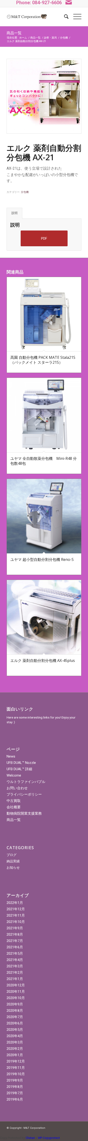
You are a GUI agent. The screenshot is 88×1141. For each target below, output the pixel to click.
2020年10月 (16, 998)
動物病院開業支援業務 (24, 813)
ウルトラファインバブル (26, 782)
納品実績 (13, 861)
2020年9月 (15, 1004)
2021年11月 (16, 915)
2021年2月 (15, 972)
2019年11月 (16, 1068)
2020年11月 (16, 991)
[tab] (14, 213)
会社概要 (14, 807)
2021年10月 (16, 922)
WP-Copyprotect (49, 1138)
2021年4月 (15, 960)
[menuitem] (64, 16)
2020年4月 (15, 1036)
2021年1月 (15, 979)
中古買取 (14, 801)
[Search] (64, 16)
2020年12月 (16, 985)
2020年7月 (15, 1017)
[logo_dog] (27, 16)
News (11, 756)
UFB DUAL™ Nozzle (21, 763)
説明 (14, 213)
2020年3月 (15, 1042)
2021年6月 (15, 947)
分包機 (25, 192)
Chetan (30, 1138)
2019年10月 (16, 1074)
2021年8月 (15, 934)
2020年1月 (15, 1055)
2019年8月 (15, 1087)
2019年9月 (15, 1080)
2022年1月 (15, 903)
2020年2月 (15, 1049)
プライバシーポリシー (24, 794)
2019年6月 (15, 1099)
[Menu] (75, 16)
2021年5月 (15, 953)
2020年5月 (15, 1030)
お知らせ (13, 867)
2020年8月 (15, 1010)
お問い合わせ (17, 788)
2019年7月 (15, 1093)
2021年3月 (15, 966)
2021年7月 (15, 941)
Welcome (14, 775)
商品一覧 (14, 32)
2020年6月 (15, 1023)
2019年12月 (16, 1061)
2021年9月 (15, 928)
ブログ (11, 855)
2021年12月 (16, 909)
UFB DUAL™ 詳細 (19, 769)
